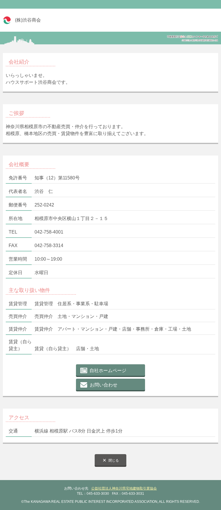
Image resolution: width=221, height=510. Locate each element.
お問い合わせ (103, 384)
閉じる (113, 460)
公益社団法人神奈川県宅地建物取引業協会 (124, 488)
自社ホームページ (107, 370)
